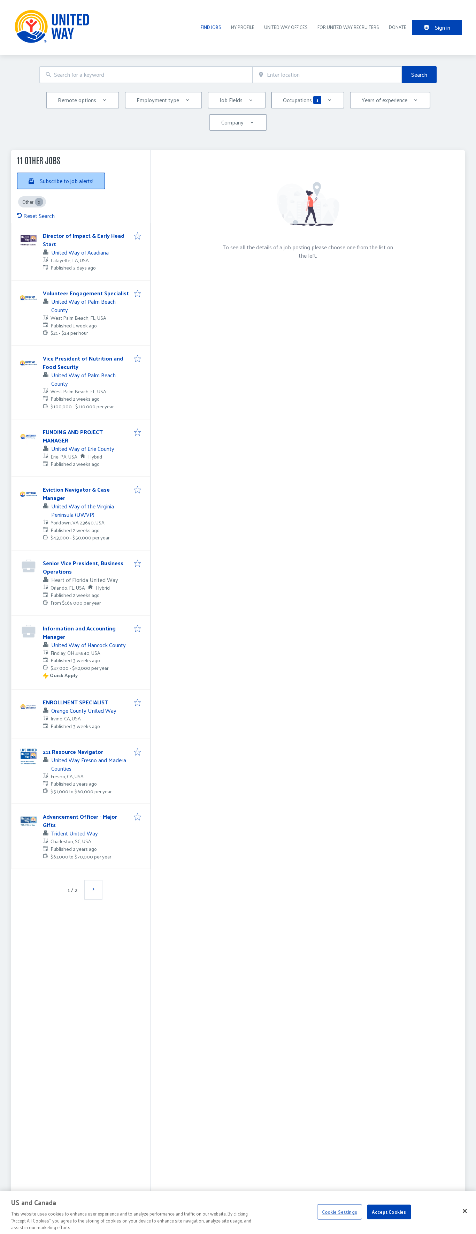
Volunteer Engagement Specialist (86, 293)
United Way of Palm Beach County (83, 305)
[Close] (465, 1211)
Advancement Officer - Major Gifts (80, 820)
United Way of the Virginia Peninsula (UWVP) (82, 510)
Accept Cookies (389, 1212)
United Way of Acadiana (80, 252)
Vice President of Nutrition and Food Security (83, 362)
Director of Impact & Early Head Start (83, 239)
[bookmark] (137, 236)
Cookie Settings (339, 1212)
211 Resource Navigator (73, 752)
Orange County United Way (83, 710)
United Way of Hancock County (88, 645)
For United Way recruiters (348, 27)
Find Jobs (211, 27)
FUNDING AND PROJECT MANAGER (73, 436)
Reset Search (39, 216)
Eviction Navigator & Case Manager (76, 493)
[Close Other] (39, 202)
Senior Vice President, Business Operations (83, 567)
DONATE (397, 27)
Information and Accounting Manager (79, 632)
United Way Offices (286, 27)
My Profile (242, 27)
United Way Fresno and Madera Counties (88, 764)
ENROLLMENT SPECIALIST (75, 702)
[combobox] (146, 74)
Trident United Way (74, 833)
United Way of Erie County (82, 449)
